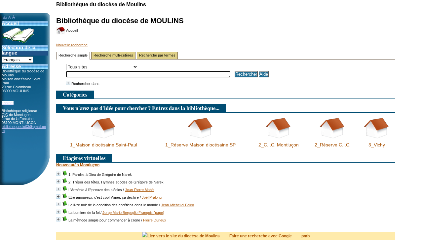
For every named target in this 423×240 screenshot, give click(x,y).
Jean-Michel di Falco (177, 205)
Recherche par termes (157, 55)
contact (8, 103)
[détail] (68, 83)
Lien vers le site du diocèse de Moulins (183, 236)
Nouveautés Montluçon (77, 165)
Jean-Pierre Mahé (139, 190)
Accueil (71, 30)
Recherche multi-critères (113, 55)
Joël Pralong (152, 197)
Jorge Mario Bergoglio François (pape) (133, 213)
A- (5, 17)
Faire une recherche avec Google (260, 236)
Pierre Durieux (154, 220)
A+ (14, 17)
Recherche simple (73, 55)
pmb (305, 236)
